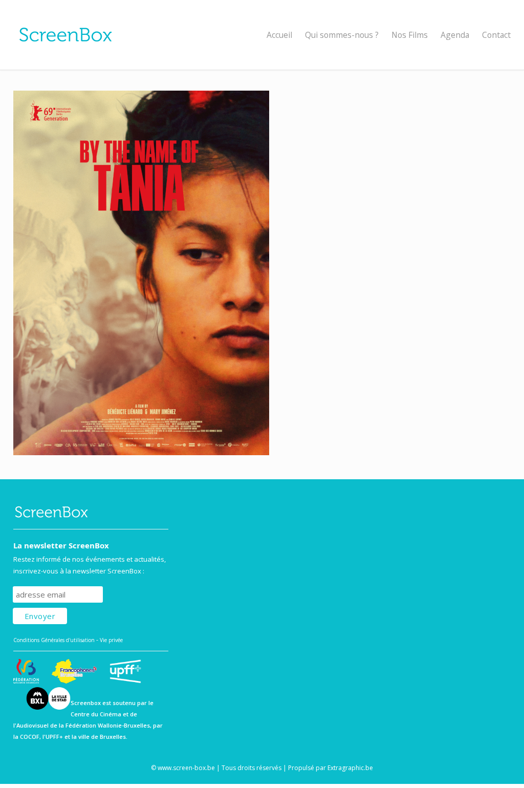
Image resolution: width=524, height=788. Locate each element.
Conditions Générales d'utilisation (54, 640)
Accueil (279, 34)
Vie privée (111, 640)
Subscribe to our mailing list (67, 576)
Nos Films (409, 34)
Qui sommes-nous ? (342, 34)
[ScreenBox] (262, 34)
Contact (496, 34)
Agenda (455, 34)
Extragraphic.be (350, 767)
